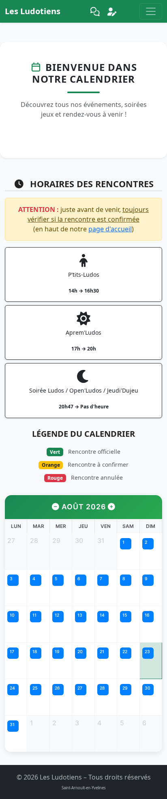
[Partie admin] (112, 11)
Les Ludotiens (32, 11)
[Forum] (95, 11)
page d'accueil (110, 228)
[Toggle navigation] (150, 11)
